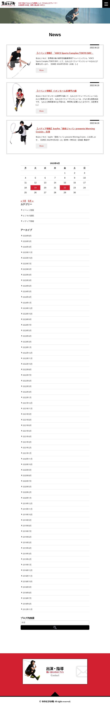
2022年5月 (27, 386)
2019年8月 (27, 525)
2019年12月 (28, 503)
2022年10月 (28, 364)
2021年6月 (27, 425)
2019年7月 (27, 531)
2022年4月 (27, 392)
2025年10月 (28, 258)
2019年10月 (28, 514)
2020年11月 (28, 459)
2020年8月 (27, 475)
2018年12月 (28, 570)
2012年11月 (28, 609)
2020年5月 (27, 486)
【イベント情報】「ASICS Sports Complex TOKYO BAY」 (64, 53)
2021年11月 (28, 408)
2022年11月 (28, 358)
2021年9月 (27, 414)
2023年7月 (27, 325)
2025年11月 (28, 252)
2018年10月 (28, 581)
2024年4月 (27, 297)
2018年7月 (27, 598)
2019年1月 (27, 564)
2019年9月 (27, 520)
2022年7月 (27, 375)
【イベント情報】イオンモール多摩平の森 (56, 90)
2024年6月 (27, 286)
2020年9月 (27, 470)
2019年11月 (28, 509)
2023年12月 (28, 308)
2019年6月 (27, 537)
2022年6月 (27, 380)
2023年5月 (27, 330)
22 (65, 188)
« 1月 (23, 200)
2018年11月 (28, 576)
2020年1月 (27, 498)
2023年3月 (27, 341)
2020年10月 (28, 464)
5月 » (31, 200)
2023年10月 (28, 313)
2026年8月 (27, 235)
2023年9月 (27, 319)
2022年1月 (27, 397)
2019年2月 (27, 559)
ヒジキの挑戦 (28, 215)
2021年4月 (27, 436)
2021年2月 (27, 447)
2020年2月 (27, 492)
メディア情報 (28, 221)
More (41, 70)
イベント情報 (28, 210)
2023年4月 (27, 336)
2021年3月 (27, 442)
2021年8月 (27, 419)
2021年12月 (28, 403)
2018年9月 (27, 587)
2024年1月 (27, 302)
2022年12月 (28, 353)
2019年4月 (27, 548)
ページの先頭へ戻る (56, 694)
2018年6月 (27, 603)
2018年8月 (27, 592)
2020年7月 (27, 481)
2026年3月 (27, 246)
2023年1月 (27, 347)
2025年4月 (27, 274)
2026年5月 (27, 241)
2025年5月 (27, 269)
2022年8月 (27, 369)
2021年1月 (27, 453)
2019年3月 (27, 553)
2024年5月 (27, 291)
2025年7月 (27, 263)
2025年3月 (27, 280)
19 (35, 188)
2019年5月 (27, 542)
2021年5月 (27, 431)
